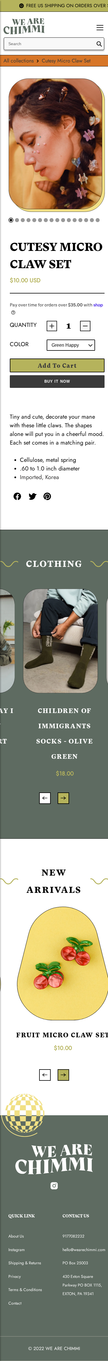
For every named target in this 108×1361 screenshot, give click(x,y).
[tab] (10, 220)
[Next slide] (63, 798)
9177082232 (73, 1236)
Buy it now (57, 381)
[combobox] (54, 43)
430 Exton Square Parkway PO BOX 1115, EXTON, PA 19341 (82, 1285)
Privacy (14, 1276)
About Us (16, 1236)
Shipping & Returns (24, 1263)
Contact (14, 1303)
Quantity (22, 325)
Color (19, 344)
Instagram (16, 1250)
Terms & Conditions (25, 1290)
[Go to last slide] (45, 1075)
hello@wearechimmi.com (83, 1250)
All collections (18, 60)
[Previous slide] (45, 798)
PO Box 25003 (75, 1263)
